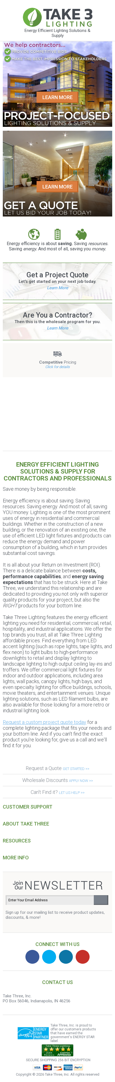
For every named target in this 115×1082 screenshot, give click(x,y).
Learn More (57, 287)
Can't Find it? (58, 792)
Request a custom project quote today (44, 722)
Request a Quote (57, 768)
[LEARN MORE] (57, 125)
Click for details (57, 367)
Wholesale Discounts (57, 780)
